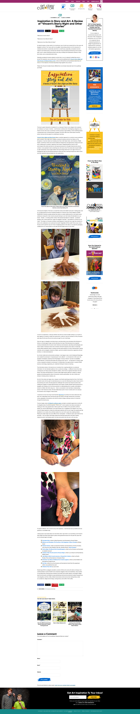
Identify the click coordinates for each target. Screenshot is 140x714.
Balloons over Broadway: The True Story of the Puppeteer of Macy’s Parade (59, 542)
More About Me (94, 52)
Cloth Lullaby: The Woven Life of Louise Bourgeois (53, 549)
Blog (72, 1)
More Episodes (94, 278)
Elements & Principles (90, 9)
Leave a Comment (66, 17)
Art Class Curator (46, 7)
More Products (94, 236)
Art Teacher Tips (81, 8)
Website (39, 672)
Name (38, 658)
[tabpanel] (94, 304)
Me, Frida (44, 563)
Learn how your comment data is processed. (65, 685)
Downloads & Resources (99, 9)
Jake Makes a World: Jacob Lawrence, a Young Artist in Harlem (56, 556)
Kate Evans (61, 394)
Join (88, 1)
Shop (83, 1)
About (67, 1)
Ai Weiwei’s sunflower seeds (54, 403)
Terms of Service (85, 711)
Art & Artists (63, 8)
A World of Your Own (47, 566)
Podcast (78, 1)
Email (38, 665)
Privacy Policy (77, 711)
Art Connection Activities (72, 9)
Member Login (94, 1)
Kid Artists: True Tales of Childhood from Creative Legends (55, 559)
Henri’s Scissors (72, 547)
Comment (39, 639)
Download (94, 106)
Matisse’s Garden (46, 545)
